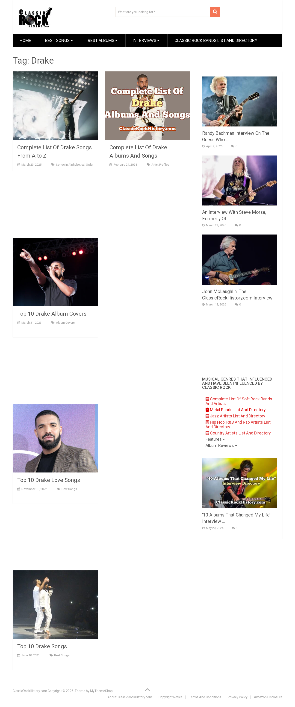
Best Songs (58, 40)
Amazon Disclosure (268, 697)
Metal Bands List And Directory (237, 409)
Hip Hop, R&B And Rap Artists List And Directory (238, 424)
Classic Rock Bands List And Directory (215, 40)
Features (214, 439)
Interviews (145, 40)
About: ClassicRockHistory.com (129, 697)
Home (25, 40)
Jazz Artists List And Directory (237, 416)
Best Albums (101, 40)
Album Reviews (220, 445)
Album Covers (65, 322)
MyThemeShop (101, 691)
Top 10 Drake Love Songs (48, 480)
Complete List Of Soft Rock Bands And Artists (239, 401)
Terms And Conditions (205, 697)
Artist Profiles (160, 164)
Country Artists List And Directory (240, 433)
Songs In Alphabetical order (74, 164)
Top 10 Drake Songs (42, 646)
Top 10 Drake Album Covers (51, 314)
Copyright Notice (171, 697)
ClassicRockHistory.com (30, 691)
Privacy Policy (238, 697)
